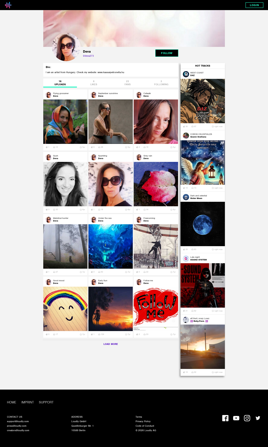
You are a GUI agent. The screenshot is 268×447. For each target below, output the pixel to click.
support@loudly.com (18, 421)
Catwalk (147, 93)
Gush (55, 155)
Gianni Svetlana (198, 137)
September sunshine (108, 93)
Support (46, 402)
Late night (195, 257)
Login (254, 5)
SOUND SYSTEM (198, 260)
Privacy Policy (143, 421)
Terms (139, 416)
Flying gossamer (61, 93)
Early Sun (102, 280)
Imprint (27, 402)
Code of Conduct (145, 425)
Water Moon (196, 198)
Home (11, 402)
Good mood (58, 280)
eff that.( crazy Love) (199, 318)
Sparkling (102, 155)
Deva (55, 96)
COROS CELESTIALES (201, 134)
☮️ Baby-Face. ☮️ (199, 321)
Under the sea (105, 218)
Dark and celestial (198, 195)
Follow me (148, 280)
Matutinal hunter (60, 218)
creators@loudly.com (18, 430)
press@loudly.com (16, 425)
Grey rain (147, 155)
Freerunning (149, 218)
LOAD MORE (110, 344)
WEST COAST (196, 72)
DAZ (192, 75)
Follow (166, 53)
